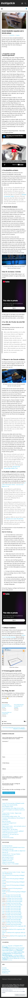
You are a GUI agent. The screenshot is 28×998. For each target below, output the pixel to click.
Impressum (4, 979)
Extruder (14, 950)
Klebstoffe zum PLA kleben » (19, 728)
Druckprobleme (17, 947)
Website (4, 768)
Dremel (5, 721)
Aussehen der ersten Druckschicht (14, 519)
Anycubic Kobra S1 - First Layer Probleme (11, 854)
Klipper (12, 952)
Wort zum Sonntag (6, 821)
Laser (15, 952)
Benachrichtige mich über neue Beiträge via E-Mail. (13, 789)
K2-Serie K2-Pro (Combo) (8, 837)
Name (3, 756)
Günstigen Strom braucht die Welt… (10, 805)
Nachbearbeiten (18, 953)
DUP (13, 949)
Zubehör (5, 960)
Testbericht (5, 958)
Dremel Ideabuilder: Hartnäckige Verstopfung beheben (6, 706)
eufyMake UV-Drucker (7, 860)
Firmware (4, 952)
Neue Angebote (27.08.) (7, 806)
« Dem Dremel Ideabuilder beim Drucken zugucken (13, 727)
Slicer (18, 957)
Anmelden (4, 968)
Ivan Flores (4, 872)
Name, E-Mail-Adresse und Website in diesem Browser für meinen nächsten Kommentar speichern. (12, 777)
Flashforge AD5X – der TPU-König (9, 829)
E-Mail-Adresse (5, 762)
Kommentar (5, 741)
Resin (7, 957)
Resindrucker (13, 957)
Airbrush (3, 945)
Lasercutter (20, 952)
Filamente (19, 950)
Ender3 (11, 950)
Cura (10, 947)
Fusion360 (8, 952)
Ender (6, 950)
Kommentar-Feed (6, 971)
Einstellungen (21, 949)
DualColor (4, 948)
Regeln (20, 979)
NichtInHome (7, 955)
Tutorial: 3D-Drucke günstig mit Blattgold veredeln (13, 803)
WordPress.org (5, 972)
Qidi (5, 956)
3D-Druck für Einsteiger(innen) (9, 823)
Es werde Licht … (5, 824)
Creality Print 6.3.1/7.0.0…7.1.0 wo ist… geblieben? (13, 831)
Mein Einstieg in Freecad (7, 857)
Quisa (3, 875)
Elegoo (3, 950)
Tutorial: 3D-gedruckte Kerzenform (10, 832)
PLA (15, 955)
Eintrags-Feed (5, 969)
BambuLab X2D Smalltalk (7, 859)
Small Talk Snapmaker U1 (7, 855)
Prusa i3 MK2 (19, 955)
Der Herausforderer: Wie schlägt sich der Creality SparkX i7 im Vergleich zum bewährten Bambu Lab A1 (13, 809)
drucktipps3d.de (8, 3)
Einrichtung (9, 723)
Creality (5, 947)
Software (22, 957)
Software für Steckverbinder (8, 862)
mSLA (12, 953)
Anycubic (10, 945)
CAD (13, 945)
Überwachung (10, 959)
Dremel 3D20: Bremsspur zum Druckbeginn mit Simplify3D (19, 706)
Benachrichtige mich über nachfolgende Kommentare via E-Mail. (11, 784)
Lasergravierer (6, 953)
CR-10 (21, 945)
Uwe (3, 878)
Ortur (13, 955)
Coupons (16, 945)
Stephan (18, 35)
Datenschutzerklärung (13, 979)
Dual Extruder (9, 949)
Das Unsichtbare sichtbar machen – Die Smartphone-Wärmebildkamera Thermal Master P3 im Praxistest (13, 818)
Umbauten (11, 958)
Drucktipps (22, 947)
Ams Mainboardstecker (7, 845)
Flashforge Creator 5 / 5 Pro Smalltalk (10, 863)
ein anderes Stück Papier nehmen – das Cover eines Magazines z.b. (14, 484)
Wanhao (16, 958)
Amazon (6, 945)
